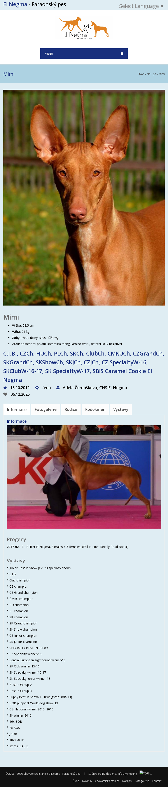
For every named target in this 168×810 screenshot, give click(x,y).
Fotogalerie (46, 409)
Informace (17, 409)
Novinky (87, 781)
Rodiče (71, 409)
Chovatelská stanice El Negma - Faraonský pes (51, 774)
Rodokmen (95, 409)
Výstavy (120, 409)
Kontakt (156, 781)
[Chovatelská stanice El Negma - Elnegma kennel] (84, 26)
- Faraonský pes (34, 4)
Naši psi (152, 74)
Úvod (141, 74)
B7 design (108, 774)
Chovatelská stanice (107, 781)
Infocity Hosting (127, 774)
